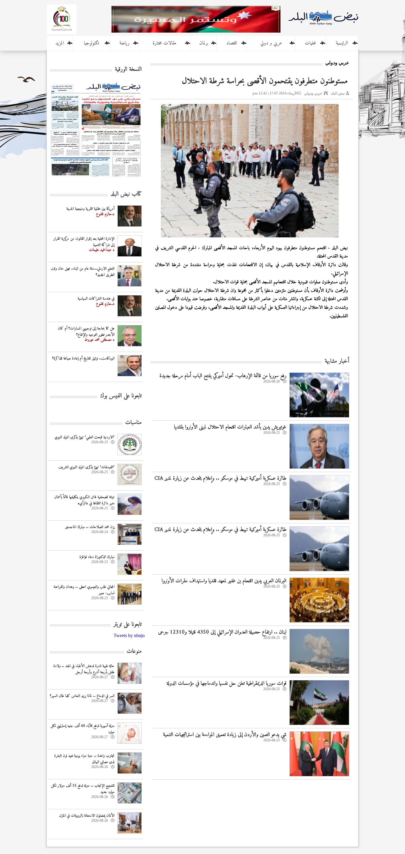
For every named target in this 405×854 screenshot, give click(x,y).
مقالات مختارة (164, 43)
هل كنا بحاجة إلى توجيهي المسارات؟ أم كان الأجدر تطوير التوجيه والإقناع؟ (86, 331)
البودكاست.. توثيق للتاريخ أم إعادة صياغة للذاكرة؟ (83, 358)
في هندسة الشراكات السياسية (96, 298)
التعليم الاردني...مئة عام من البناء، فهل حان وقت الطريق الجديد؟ (82, 271)
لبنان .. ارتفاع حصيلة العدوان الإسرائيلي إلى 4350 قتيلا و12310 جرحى (222, 632)
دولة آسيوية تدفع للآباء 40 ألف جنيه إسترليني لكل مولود (82, 728)
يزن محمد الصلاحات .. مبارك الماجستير (89, 527)
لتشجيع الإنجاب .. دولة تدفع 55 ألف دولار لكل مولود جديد (82, 788)
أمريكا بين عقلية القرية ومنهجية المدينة (90, 208)
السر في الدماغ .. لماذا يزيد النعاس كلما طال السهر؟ (82, 696)
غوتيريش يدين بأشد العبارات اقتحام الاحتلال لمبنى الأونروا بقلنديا (230, 427)
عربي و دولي (271, 43)
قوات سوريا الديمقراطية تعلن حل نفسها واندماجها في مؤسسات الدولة (226, 683)
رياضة (124, 43)
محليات (310, 43)
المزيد (59, 43)
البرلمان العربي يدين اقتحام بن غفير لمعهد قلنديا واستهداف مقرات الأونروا (224, 581)
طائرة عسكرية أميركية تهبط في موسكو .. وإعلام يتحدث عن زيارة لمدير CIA (220, 478)
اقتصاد (231, 43)
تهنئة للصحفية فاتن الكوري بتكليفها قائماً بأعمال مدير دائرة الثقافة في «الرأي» (84, 500)
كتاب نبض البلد (126, 194)
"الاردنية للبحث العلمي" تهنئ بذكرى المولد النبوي (84, 437)
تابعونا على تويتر (128, 624)
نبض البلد (338, 93)
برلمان (203, 43)
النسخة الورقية (128, 69)
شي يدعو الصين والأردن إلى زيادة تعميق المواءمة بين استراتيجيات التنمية (224, 734)
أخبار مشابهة (337, 361)
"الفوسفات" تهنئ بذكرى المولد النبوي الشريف (86, 467)
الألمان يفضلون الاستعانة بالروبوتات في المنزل (86, 815)
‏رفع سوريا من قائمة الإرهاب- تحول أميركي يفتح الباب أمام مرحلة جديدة (223, 375)
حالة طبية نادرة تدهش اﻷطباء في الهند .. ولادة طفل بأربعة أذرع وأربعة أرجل (83, 669)
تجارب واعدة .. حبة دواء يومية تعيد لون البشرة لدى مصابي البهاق (84, 758)
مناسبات (133, 423)
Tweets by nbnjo (129, 635)
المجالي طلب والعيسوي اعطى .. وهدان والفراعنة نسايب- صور (84, 589)
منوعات (134, 651)
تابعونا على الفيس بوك (121, 396)
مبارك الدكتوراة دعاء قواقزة (96, 557)
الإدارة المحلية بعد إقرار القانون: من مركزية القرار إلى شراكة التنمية (83, 241)
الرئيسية (342, 43)
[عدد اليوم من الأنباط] (96, 178)
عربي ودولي (313, 93)
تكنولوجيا (91, 43)
